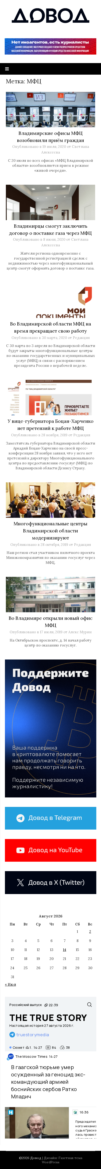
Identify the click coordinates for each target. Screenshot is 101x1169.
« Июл (10, 984)
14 (64, 949)
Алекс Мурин (80, 632)
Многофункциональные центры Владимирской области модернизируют (50, 531)
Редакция (81, 337)
